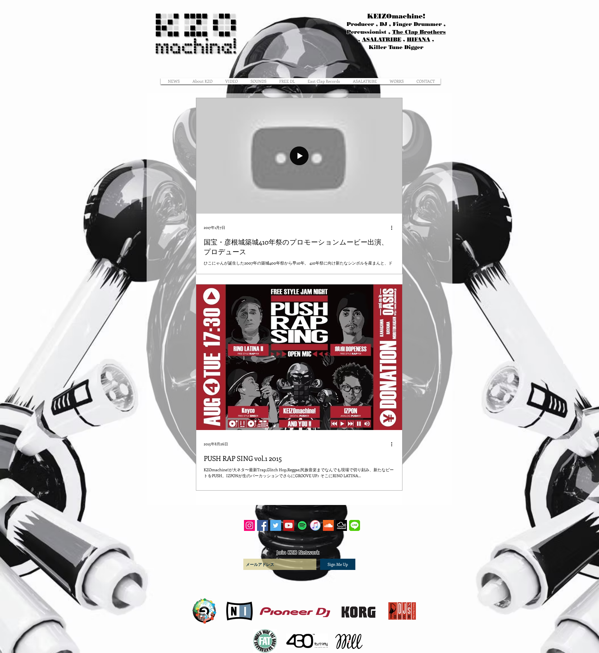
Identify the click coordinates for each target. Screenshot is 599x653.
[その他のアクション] (393, 227)
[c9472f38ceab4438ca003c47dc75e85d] (315, 525)
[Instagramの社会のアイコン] (249, 525)
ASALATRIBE (381, 39)
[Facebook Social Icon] (262, 525)
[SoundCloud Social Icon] (328, 525)
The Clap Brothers (419, 32)
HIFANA (418, 39)
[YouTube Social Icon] (288, 525)
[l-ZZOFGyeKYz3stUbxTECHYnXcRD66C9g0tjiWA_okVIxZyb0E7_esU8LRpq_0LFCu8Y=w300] (354, 525)
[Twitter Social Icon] (275, 525)
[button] (396, 81)
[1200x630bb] (302, 525)
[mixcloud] (341, 525)
